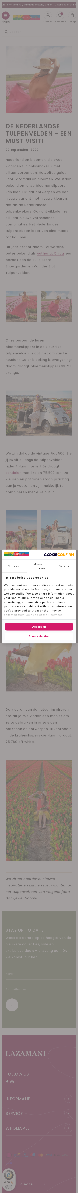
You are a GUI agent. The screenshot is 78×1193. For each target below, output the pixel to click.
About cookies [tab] (39, 566)
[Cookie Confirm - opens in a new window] (59, 555)
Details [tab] (64, 566)
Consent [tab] (14, 566)
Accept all (39, 626)
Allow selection (39, 636)
